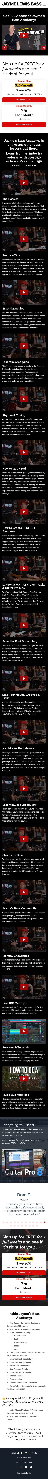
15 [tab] (18, 1226)
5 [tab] (18, 1222)
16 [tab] (22, 1226)
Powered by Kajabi (24, 1473)
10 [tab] (37, 1222)
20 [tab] (37, 1226)
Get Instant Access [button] (24, 125)
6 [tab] (22, 1222)
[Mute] (43, 48)
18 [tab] (29, 1226)
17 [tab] (26, 1226)
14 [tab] (15, 1226)
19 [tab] (33, 1226)
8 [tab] (29, 1222)
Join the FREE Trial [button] (24, 100)
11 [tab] (41, 1222)
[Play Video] (4, 48)
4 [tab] (15, 1222)
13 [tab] (11, 1226)
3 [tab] (11, 1222)
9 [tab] (33, 1222)
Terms (18, 1462)
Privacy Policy (27, 1462)
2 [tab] (7, 1222)
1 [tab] (3, 1222)
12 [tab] (44, 1222)
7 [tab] (26, 1222)
